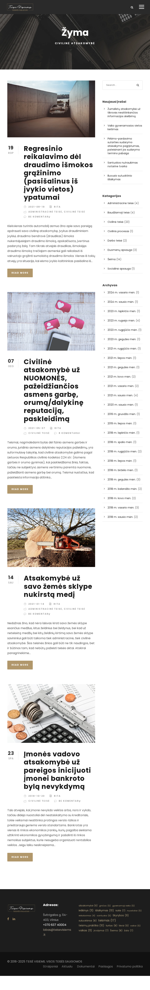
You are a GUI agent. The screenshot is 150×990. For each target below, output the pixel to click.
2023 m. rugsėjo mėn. (121, 320)
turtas (111, 925)
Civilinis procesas (118, 231)
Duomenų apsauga (120, 250)
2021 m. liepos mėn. (120, 358)
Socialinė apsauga (119, 268)
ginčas (105, 905)
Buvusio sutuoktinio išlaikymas (120, 177)
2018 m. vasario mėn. (121, 507)
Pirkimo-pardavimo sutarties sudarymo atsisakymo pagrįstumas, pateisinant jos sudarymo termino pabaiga (124, 146)
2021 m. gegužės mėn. (122, 367)
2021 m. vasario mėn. (121, 386)
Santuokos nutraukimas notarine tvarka (123, 164)
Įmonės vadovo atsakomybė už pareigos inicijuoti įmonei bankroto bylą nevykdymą (57, 770)
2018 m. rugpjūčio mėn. (122, 451)
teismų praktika (91, 925)
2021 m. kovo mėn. (119, 376)
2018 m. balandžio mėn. (122, 489)
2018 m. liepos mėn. (120, 461)
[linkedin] (14, 918)
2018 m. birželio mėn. (121, 470)
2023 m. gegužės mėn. (122, 339)
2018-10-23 (36, 795)
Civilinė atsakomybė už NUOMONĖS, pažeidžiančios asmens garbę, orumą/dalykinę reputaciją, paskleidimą (54, 390)
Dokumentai (86, 966)
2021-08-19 (36, 206)
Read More (20, 272)
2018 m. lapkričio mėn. (122, 433)
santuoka (104, 915)
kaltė (120, 910)
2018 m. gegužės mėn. (122, 479)
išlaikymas (104, 910)
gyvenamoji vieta (123, 905)
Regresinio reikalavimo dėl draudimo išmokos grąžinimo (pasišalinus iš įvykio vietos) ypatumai (58, 173)
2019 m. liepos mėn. (120, 423)
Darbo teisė (115, 240)
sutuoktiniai (88, 920)
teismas (107, 920)
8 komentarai (69, 433)
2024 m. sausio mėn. (121, 302)
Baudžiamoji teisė (119, 212)
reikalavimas (87, 915)
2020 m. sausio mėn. (121, 405)
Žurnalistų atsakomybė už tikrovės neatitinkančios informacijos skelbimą (124, 112)
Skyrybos (121, 915)
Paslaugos (105, 966)
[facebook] (8, 918)
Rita (57, 206)
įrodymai (101, 930)
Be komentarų (39, 216)
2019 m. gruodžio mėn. (122, 414)
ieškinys (86, 910)
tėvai (124, 925)
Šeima (112, 259)
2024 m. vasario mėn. (121, 292)
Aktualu (67, 966)
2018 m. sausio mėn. (120, 517)
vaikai (135, 925)
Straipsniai (50, 966)
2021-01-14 (36, 603)
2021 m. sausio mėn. (120, 395)
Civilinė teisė (74, 211)
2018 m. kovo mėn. (119, 498)
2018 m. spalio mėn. (120, 442)
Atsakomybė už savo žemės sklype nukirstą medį (58, 586)
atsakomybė (88, 905)
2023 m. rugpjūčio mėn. (123, 330)
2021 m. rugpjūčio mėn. (122, 348)
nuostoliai (134, 910)
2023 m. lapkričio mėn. (122, 311)
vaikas (85, 930)
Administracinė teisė (45, 211)
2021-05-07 (36, 428)
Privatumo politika (130, 966)
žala (128, 930)
